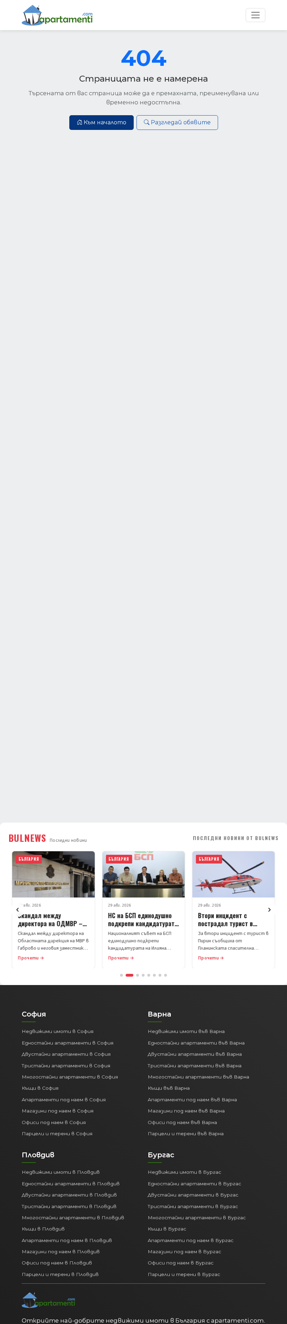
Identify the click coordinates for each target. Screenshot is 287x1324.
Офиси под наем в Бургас (181, 1263)
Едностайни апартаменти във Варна (196, 1043)
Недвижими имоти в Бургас (184, 1172)
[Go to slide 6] (154, 975)
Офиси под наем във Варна (182, 1122)
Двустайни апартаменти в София (66, 1054)
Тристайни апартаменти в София (66, 1065)
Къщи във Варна (169, 1088)
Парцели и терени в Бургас (184, 1274)
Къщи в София (40, 1088)
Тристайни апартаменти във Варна (194, 1065)
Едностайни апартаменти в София (67, 1043)
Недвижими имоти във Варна (186, 1031)
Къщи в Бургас (167, 1229)
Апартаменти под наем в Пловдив (67, 1240)
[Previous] (17, 910)
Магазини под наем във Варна (186, 1111)
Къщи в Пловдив (43, 1229)
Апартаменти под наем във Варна (192, 1099)
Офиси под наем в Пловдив (57, 1263)
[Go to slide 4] (143, 975)
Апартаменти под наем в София (64, 1099)
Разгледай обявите (181, 122)
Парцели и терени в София (57, 1133)
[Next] (269, 910)
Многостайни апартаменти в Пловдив (73, 1217)
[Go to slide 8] (165, 975)
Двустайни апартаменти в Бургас (193, 1195)
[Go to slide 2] (129, 975)
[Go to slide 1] (121, 975)
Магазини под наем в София (57, 1111)
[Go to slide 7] (160, 975)
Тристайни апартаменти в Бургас (193, 1206)
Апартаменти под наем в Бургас (190, 1240)
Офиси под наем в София (54, 1122)
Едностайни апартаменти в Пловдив (71, 1183)
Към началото (105, 122)
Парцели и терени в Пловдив (60, 1274)
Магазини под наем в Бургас (184, 1251)
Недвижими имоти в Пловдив (61, 1172)
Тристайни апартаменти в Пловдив (69, 1206)
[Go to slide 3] (137, 975)
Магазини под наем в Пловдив (61, 1251)
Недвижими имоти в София (57, 1031)
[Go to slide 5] (148, 975)
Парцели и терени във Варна (186, 1133)
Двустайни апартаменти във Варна (195, 1054)
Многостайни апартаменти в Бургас (197, 1217)
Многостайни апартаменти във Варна (198, 1077)
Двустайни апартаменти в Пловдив (69, 1195)
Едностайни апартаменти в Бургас (194, 1183)
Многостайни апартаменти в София (70, 1077)
